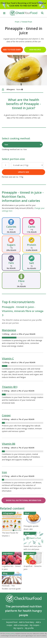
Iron (4, 472)
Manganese (9, 330)
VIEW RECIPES (35, 49)
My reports (18, 628)
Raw (6, 144)
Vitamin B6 (8, 443)
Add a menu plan (21, 625)
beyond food (11, 622)
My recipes (34, 625)
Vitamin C (8, 358)
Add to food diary (12, 49)
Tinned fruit (26, 21)
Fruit (17, 21)
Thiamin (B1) (9, 386)
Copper (6, 415)
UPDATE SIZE (23, 172)
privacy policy (10, 633)
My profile (29, 628)
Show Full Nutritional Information (23, 500)
